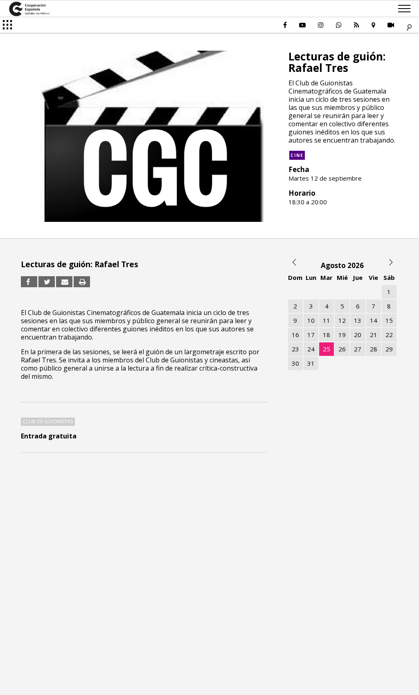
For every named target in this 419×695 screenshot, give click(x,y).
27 (357, 349)
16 (295, 335)
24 (311, 349)
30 (295, 363)
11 (326, 320)
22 (389, 335)
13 (357, 320)
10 (311, 320)
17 (311, 335)
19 (342, 335)
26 (342, 349)
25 (326, 349)
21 (373, 335)
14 (373, 320)
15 (389, 320)
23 (295, 349)
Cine (297, 155)
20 (357, 335)
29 (389, 349)
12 (342, 320)
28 (373, 349)
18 (326, 335)
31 (311, 363)
